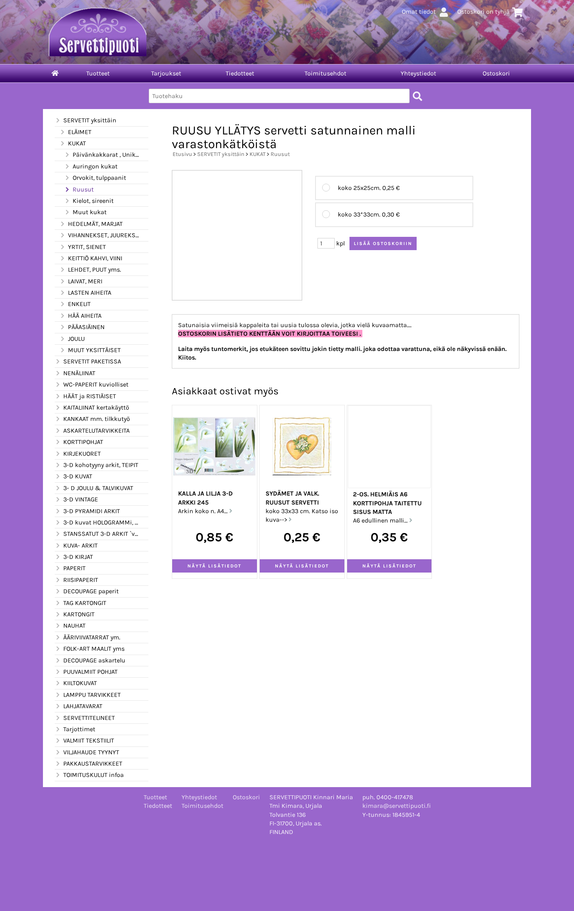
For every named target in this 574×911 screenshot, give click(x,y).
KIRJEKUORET (82, 453)
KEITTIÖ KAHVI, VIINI (95, 258)
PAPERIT (74, 568)
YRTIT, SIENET (87, 247)
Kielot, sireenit (93, 200)
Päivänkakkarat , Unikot (106, 154)
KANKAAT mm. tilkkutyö (96, 418)
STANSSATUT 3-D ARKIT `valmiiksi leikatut (101, 533)
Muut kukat (90, 212)
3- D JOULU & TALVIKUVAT (98, 488)
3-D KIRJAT (78, 556)
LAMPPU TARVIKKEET (92, 694)
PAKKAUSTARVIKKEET (92, 763)
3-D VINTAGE (80, 499)
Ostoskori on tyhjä (483, 11)
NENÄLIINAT (79, 373)
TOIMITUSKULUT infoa (93, 775)
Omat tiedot (419, 11)
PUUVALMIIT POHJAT (90, 671)
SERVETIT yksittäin (89, 120)
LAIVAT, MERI (85, 281)
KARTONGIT (78, 614)
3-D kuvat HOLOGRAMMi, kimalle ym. (101, 522)
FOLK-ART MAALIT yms (94, 648)
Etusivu (182, 154)
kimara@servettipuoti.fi (396, 805)
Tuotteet (98, 73)
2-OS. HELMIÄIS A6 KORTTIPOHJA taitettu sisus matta (387, 502)
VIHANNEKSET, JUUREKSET (103, 235)
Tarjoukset (166, 73)
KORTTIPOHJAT (83, 442)
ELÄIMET (79, 132)
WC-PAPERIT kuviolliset (95, 384)
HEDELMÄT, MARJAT (95, 223)
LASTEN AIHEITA (89, 292)
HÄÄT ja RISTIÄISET (89, 396)
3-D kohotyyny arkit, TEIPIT (100, 465)
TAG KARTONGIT (84, 603)
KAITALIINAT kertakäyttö (96, 407)
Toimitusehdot (325, 73)
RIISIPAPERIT (80, 579)
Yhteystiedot (418, 73)
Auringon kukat (95, 166)
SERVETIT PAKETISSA (92, 361)
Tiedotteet (240, 73)
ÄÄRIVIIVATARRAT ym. (91, 637)
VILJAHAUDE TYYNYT (91, 752)
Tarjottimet (79, 729)
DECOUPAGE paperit (91, 591)
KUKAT (77, 143)
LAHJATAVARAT (82, 706)
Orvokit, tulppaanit (99, 177)
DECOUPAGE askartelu (94, 660)
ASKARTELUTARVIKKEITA (96, 430)
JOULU (76, 338)
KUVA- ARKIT (80, 545)
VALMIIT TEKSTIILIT (88, 740)
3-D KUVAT (77, 476)
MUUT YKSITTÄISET (94, 350)
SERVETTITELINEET (89, 717)
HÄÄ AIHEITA (85, 315)
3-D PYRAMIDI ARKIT (91, 511)
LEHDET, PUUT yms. (94, 269)
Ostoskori (496, 73)
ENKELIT (79, 304)
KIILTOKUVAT (80, 683)
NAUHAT (74, 625)
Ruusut (83, 189)
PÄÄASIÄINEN (86, 327)
